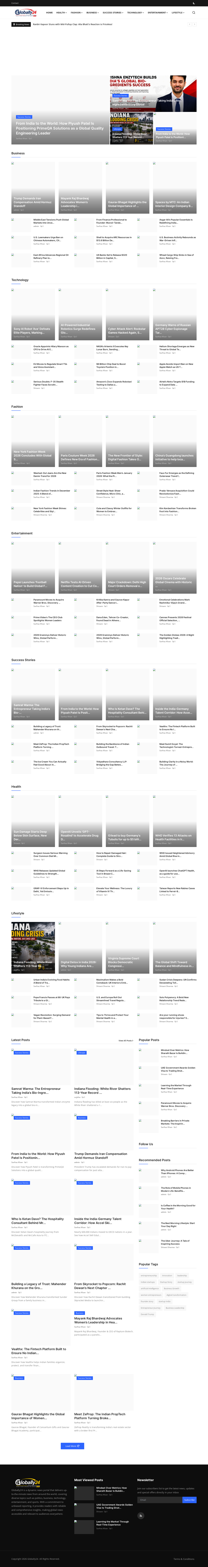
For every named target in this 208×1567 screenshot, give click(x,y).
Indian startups (148, 1282)
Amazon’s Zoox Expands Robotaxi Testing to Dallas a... (114, 383)
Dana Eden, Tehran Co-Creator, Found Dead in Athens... (112, 619)
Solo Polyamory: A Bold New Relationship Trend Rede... (174, 999)
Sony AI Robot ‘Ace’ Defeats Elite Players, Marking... (32, 330)
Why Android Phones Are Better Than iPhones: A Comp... (177, 1172)
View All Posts (125, 1040)
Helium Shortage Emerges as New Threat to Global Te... (176, 348)
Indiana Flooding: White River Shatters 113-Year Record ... (102, 1091)
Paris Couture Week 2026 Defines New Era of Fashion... (80, 457)
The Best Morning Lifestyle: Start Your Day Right (178, 1224)
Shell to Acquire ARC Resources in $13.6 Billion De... (114, 239)
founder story (147, 1301)
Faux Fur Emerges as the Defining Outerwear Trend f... (176, 474)
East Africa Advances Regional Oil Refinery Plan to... (51, 256)
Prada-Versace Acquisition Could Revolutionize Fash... (176, 492)
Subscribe (189, 1499)
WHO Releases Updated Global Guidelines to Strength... (49, 872)
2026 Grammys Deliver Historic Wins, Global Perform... (49, 636)
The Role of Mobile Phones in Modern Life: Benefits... (176, 1189)
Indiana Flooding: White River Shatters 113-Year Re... (33, 964)
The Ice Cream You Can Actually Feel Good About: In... (49, 763)
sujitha (115, 140)
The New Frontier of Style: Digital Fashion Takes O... (125, 457)
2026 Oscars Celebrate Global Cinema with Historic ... (173, 582)
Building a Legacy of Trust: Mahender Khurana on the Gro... (38, 1286)
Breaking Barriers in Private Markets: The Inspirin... (175, 1122)
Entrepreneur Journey (150, 1308)
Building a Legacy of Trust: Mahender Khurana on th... (47, 728)
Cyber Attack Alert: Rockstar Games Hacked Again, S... (127, 330)
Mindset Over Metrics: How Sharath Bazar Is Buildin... (175, 1051)
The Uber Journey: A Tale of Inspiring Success (175, 1242)
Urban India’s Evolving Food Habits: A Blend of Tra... (51, 981)
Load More (70, 1446)
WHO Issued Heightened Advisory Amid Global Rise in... (177, 854)
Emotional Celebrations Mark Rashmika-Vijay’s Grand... (174, 601)
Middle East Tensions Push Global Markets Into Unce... (51, 221)
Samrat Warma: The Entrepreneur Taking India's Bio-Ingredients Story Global (146, 102)
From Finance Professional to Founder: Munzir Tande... (111, 221)
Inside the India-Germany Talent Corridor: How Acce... (173, 710)
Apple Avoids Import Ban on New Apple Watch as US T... (176, 365)
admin (16, 210)
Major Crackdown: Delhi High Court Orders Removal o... (127, 584)
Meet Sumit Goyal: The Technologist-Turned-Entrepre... (176, 745)
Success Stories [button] (112, 12)
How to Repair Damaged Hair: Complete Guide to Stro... (111, 854)
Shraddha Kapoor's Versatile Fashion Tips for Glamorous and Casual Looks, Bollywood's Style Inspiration (87, 24)
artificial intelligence (150, 1288)
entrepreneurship (149, 1275)
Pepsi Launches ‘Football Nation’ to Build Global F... (30, 584)
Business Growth (171, 1288)
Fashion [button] (76, 12)
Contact (15, 3)
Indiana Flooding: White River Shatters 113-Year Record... (129, 135)
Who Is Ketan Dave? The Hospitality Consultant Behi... (127, 710)
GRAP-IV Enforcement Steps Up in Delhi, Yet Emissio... (51, 890)
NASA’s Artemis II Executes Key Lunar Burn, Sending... (112, 348)
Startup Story (166, 1282)
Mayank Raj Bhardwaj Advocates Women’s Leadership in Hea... (98, 1320)
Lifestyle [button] (177, 12)
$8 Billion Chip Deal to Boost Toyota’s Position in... (111, 365)
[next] (195, 24)
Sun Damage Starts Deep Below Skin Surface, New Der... (30, 835)
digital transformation (176, 1295)
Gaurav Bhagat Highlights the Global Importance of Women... (38, 1416)
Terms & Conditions (184, 1558)
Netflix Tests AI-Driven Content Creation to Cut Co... (80, 584)
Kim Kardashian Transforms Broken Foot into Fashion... (177, 510)
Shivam (111, 336)
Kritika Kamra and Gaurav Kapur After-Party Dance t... (112, 601)
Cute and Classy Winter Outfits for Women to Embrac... (114, 510)
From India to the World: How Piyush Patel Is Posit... (80, 710)
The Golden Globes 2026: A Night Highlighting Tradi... (176, 636)
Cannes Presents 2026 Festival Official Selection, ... (175, 619)
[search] (194, 12)
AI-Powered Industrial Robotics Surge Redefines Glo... (78, 328)
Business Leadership (175, 1308)
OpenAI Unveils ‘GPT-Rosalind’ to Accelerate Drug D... (79, 835)
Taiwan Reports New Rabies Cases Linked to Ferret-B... (177, 890)
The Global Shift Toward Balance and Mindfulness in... (174, 964)
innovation (167, 1275)
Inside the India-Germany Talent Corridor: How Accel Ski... (98, 1221)
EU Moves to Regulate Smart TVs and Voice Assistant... (50, 365)
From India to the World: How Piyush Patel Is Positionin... (38, 1156)
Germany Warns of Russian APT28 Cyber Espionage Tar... (173, 328)
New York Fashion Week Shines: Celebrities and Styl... (50, 510)
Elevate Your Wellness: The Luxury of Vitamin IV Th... (114, 890)
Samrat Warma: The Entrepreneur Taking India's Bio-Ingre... (36, 1091)
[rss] (140, 1515)
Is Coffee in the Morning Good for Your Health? (178, 1207)
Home (49, 12)
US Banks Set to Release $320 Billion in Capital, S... (111, 256)
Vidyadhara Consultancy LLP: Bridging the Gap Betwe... (111, 763)
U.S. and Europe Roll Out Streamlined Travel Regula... (110, 999)
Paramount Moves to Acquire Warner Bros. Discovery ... (48, 601)
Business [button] (91, 12)
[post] (60, 109)
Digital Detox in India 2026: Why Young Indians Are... (78, 964)
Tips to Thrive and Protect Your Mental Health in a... (112, 1016)
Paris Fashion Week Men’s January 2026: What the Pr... (114, 474)
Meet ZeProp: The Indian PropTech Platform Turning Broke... (99, 1416)
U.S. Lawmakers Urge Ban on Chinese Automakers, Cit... (48, 239)
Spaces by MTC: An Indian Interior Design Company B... (174, 204)
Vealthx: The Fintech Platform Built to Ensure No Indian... (38, 1351)
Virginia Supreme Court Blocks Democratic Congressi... (123, 962)
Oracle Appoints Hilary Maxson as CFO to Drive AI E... (51, 348)
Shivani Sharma (103, 497)
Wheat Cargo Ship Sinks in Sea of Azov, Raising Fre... (176, 256)
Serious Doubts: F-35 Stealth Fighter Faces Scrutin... (48, 383)
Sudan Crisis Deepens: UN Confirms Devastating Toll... (178, 981)
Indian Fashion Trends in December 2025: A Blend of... (51, 492)
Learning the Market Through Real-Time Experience (176, 1087)
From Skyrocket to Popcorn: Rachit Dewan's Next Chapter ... (100, 1286)
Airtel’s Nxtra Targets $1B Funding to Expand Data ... (176, 383)
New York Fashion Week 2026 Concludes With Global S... (32, 455)
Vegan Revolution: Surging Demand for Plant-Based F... (51, 1016)
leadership (182, 1275)
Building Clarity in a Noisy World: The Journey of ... (176, 763)
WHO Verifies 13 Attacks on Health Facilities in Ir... (173, 837)
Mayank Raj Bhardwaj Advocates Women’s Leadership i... (75, 202)
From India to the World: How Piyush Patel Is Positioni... (173, 135)
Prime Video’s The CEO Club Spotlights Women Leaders (47, 619)
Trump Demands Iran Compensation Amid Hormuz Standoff (32, 202)
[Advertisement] (104, 49)
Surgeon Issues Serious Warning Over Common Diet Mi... (50, 854)
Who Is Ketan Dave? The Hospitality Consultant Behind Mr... (37, 1221)
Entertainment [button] (157, 12)
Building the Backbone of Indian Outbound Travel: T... (112, 745)
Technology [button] (134, 12)
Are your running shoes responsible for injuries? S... (174, 1016)
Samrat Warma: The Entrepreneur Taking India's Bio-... (32, 708)
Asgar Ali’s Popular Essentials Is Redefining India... (176, 221)
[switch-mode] (194, 3)
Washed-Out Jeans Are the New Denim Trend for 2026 (49, 474)
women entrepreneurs (151, 1295)
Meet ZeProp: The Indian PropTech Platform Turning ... (51, 745)
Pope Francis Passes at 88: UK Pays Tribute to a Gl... (51, 999)
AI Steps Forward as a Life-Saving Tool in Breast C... (113, 872)
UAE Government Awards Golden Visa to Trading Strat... (178, 1069)
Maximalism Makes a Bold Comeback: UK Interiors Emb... (112, 981)
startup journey (185, 1282)
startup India (164, 1301)
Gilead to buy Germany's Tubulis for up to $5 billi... (124, 837)
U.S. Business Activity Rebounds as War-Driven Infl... (177, 239)
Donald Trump (147, 1314)
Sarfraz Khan (21, 138)
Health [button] (60, 12)
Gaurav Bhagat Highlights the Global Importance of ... (127, 204)
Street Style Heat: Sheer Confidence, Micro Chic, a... (110, 492)
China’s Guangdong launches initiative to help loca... (174, 457)
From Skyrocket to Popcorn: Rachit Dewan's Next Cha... (114, 728)
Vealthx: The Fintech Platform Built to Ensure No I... (177, 728)
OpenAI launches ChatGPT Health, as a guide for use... (177, 872)
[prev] (190, 24)
